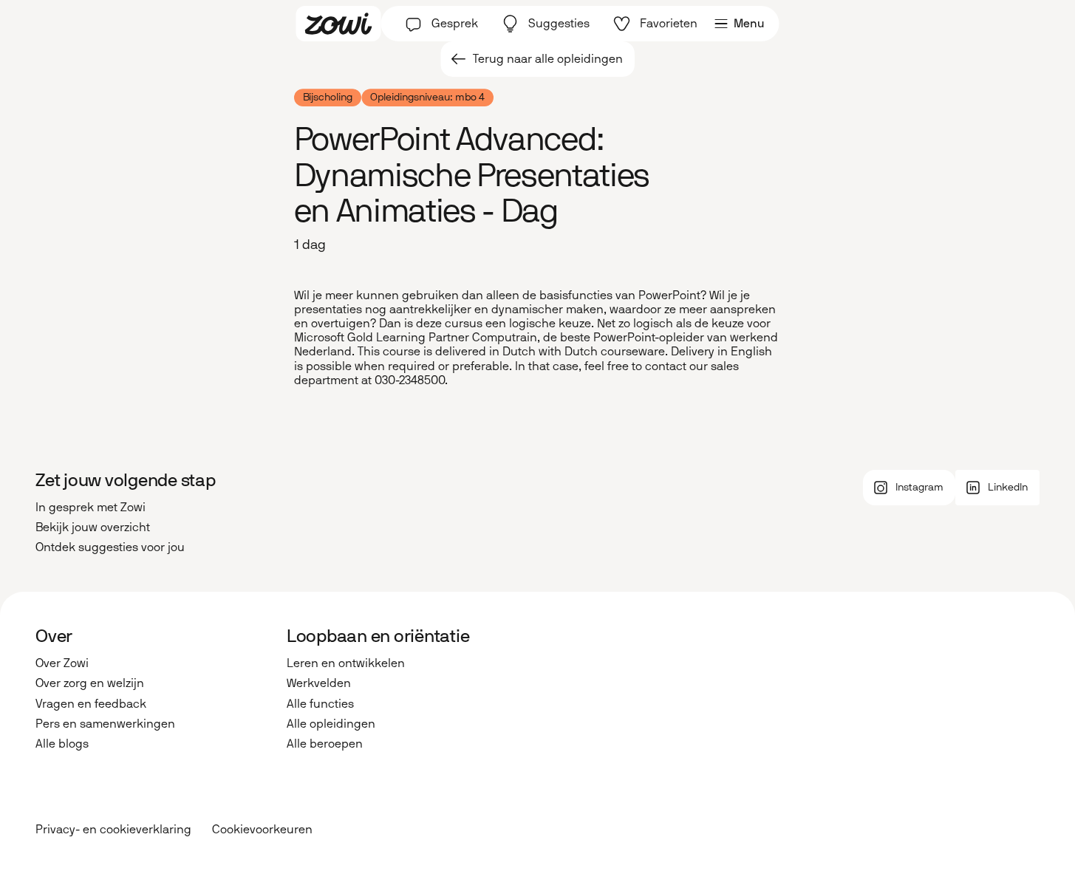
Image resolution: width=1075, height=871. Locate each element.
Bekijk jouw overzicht (92, 527)
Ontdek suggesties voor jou (110, 547)
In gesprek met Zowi (90, 507)
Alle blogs (62, 744)
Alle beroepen (325, 744)
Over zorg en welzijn (89, 683)
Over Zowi (62, 663)
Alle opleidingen (331, 724)
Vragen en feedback (90, 704)
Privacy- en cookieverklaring (113, 830)
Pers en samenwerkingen (105, 724)
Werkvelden (319, 683)
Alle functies (320, 704)
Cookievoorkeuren (262, 830)
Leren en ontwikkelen (346, 663)
